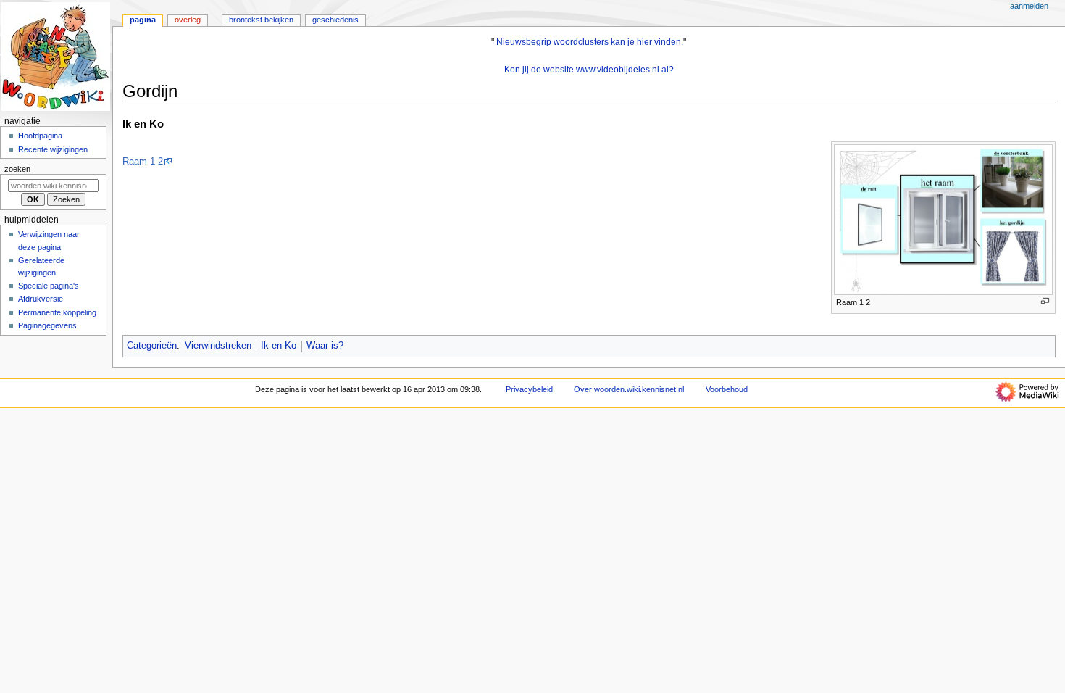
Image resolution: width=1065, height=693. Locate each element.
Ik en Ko (278, 346)
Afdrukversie (40, 298)
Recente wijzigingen (53, 149)
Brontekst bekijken (261, 19)
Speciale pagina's (48, 285)
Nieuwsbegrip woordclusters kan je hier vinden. (589, 42)
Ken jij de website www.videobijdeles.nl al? (589, 70)
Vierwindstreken (218, 346)
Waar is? (324, 346)
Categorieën (152, 346)
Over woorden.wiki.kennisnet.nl (629, 389)
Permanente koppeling (57, 312)
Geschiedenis (335, 19)
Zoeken (17, 169)
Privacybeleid (529, 389)
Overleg (188, 19)
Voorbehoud (727, 389)
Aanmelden (1029, 5)
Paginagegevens (47, 325)
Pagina (143, 19)
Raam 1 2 (142, 162)
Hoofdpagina (40, 135)
